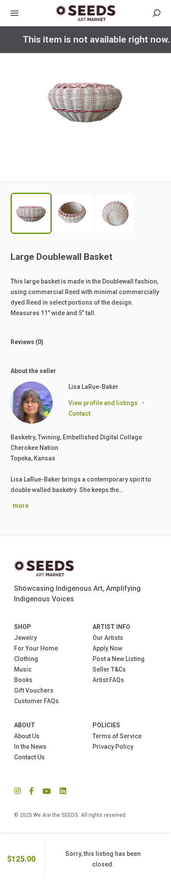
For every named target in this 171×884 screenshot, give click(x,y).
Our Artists (108, 637)
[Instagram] (19, 790)
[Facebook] (31, 790)
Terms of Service (117, 736)
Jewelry (25, 637)
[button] (85, 117)
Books (23, 679)
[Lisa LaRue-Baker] (32, 402)
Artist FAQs (108, 679)
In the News (30, 746)
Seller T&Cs (109, 669)
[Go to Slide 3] (115, 213)
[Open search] (156, 13)
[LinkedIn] (60, 790)
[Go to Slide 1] (31, 213)
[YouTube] (46, 790)
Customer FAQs (36, 700)
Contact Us (29, 757)
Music (23, 669)
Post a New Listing (119, 658)
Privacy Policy (113, 746)
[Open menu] (14, 13)
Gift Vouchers (33, 690)
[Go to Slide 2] (73, 213)
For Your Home (36, 648)
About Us (26, 736)
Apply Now (107, 648)
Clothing (26, 658)
